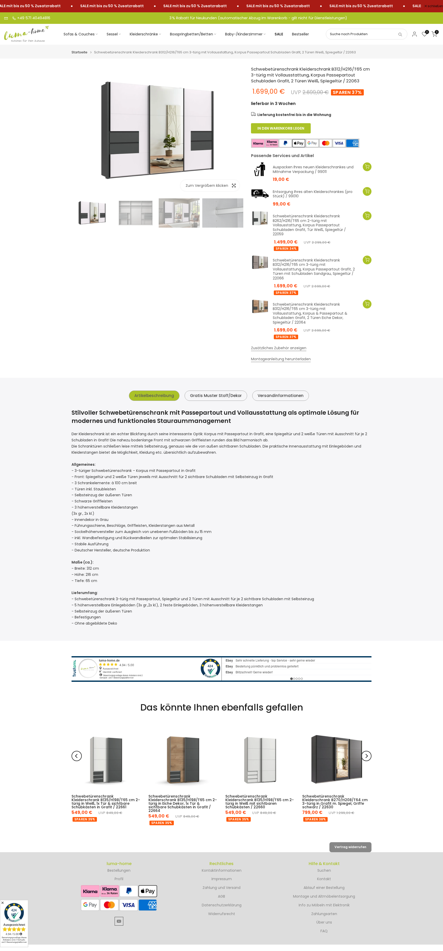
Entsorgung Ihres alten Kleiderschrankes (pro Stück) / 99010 (313, 194)
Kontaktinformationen (221, 870)
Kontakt (324, 879)
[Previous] (77, 756)
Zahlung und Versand (221, 887)
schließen (435, 6)
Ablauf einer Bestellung (324, 887)
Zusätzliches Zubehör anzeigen (278, 348)
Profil (119, 879)
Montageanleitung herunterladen (281, 359)
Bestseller (300, 34)
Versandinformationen (281, 395)
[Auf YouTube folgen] (119, 921)
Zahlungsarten (324, 913)
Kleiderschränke (144, 34)
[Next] (366, 756)
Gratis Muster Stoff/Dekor (216, 395)
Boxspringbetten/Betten (191, 34)
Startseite (79, 52)
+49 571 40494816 (33, 18)
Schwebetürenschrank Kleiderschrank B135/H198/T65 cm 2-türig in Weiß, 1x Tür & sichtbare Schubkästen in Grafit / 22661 (106, 802)
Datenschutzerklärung (221, 905)
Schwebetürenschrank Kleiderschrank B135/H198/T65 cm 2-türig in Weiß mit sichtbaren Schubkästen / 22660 (259, 802)
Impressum (222, 879)
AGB (221, 896)
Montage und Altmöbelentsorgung (324, 896)
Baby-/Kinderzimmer (244, 34)
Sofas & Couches (79, 34)
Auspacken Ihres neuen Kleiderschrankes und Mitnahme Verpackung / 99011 (313, 169)
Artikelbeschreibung (154, 395)
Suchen (324, 870)
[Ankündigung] (99, 6)
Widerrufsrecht (221, 913)
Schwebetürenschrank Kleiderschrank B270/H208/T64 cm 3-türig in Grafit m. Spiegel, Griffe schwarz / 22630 (335, 802)
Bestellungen (118, 870)
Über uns (324, 922)
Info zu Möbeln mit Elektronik (324, 905)
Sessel (112, 34)
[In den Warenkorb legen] (367, 166)
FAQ (324, 931)
